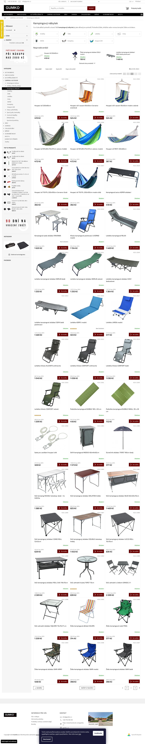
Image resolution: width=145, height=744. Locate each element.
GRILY (6, 123)
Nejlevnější (49, 69)
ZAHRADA (7, 126)
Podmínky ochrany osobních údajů (41, 722)
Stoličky (9, 91)
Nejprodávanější (70, 69)
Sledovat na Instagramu (18, 255)
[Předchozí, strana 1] (127, 688)
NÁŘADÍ (7, 131)
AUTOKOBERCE (9, 73)
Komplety (10, 104)
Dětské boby (11, 118)
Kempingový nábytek (13, 89)
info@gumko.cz (67, 717)
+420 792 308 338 (68, 720)
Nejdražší (59, 69)
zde (80, 734)
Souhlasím (98, 733)
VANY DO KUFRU (9, 75)
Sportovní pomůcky (13, 120)
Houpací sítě (11, 107)
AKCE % (7, 136)
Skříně (9, 102)
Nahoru (39, 688)
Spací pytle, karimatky (13, 112)
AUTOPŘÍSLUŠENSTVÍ (11, 78)
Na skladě (10, 30)
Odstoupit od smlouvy (9, 741)
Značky (7, 142)
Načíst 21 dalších (87, 688)
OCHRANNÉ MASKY (10, 134)
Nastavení (47, 739)
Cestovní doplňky (12, 115)
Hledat (91, 8)
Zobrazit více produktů (86, 63)
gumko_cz (66, 728)
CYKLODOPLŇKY (9, 128)
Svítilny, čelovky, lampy (14, 86)
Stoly (8, 99)
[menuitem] (8, 14)
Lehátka (9, 96)
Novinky (33, 724)
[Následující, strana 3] (135, 688)
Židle (8, 94)
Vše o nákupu (62, 1)
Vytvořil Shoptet (136, 735)
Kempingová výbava (13, 83)
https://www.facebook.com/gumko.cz (73, 724)
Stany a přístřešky (12, 110)
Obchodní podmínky (76, 1)
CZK (130, 1)
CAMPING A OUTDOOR (11, 80)
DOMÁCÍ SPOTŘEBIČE (11, 139)
